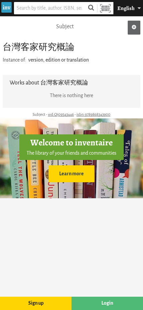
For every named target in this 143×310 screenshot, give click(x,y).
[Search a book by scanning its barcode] (105, 8)
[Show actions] (134, 28)
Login (107, 303)
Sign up (36, 303)
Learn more (71, 174)
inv (6, 7)
